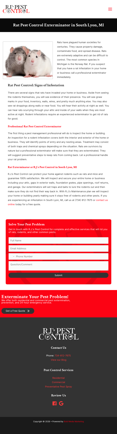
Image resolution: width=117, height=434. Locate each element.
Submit (58, 275)
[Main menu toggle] (110, 9)
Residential (58, 377)
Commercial (58, 382)
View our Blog (58, 359)
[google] (62, 403)
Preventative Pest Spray (58, 386)
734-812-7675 (63, 355)
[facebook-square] (55, 403)
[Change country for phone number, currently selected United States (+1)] (12, 256)
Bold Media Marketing (74, 421)
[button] (17, 311)
